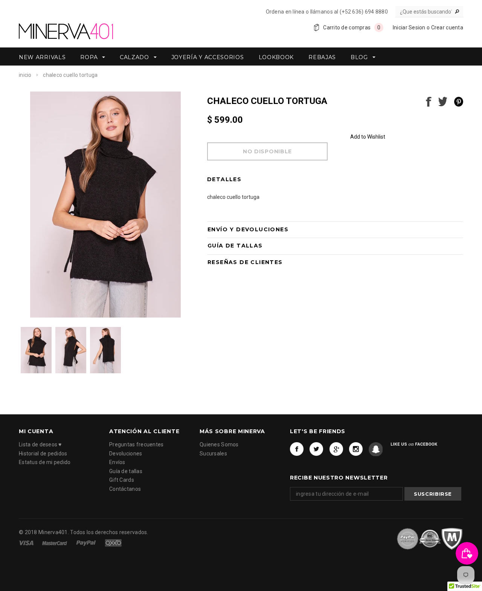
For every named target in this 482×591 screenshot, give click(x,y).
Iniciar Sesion (409, 27)
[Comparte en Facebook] (429, 101)
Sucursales (213, 454)
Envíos (117, 463)
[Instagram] (356, 450)
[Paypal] (86, 542)
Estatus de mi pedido (45, 463)
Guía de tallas (125, 471)
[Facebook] (297, 450)
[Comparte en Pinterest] (458, 101)
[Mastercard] (55, 542)
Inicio (25, 75)
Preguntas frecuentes (136, 445)
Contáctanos (125, 489)
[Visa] (27, 542)
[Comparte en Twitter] (442, 101)
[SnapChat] (376, 450)
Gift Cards (121, 480)
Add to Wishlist (367, 137)
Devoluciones (125, 454)
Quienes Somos (219, 445)
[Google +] (336, 450)
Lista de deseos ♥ (40, 445)
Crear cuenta (447, 27)
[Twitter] (316, 450)
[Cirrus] (113, 542)
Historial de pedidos (43, 454)
